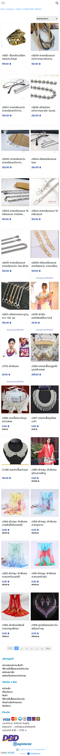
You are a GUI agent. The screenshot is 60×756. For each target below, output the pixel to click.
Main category (7, 9)
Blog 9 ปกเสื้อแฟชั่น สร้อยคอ (29, 9)
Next (48, 648)
